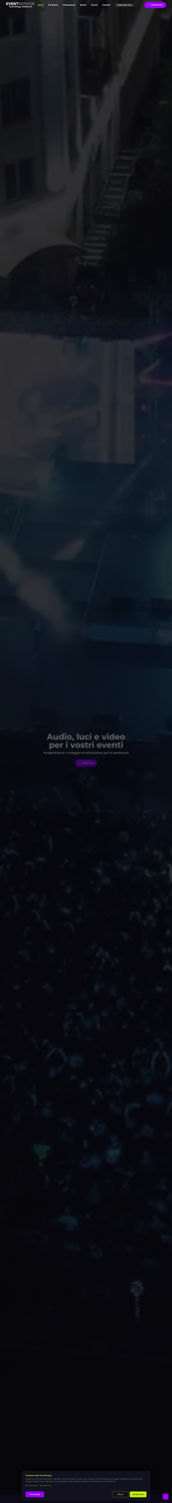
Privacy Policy (32, 1485)
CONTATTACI (156, 5)
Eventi (94, 5)
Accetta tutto (138, 1494)
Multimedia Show (124, 5)
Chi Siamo (53, 5)
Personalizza (35, 1494)
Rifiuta (120, 1494)
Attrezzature (69, 5)
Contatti (106, 5)
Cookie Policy (46, 1485)
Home (41, 5)
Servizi (83, 5)
